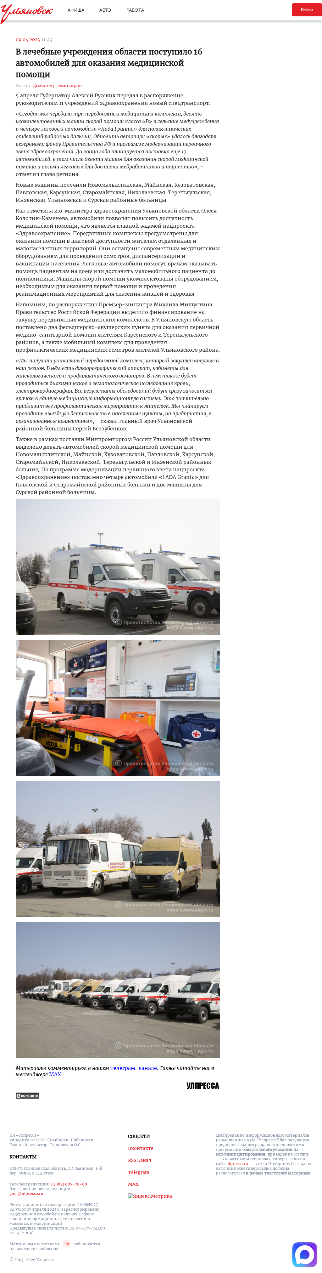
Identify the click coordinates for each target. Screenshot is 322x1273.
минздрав (70, 85)
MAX (55, 1074)
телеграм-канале (133, 1068)
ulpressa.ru (237, 1163)
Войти (307, 9)
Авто (105, 10)
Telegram (138, 1172)
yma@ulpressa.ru (26, 1193)
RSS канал (139, 1160)
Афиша (76, 10)
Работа (135, 10)
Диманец (43, 85)
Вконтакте (140, 1148)
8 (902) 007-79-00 (68, 1184)
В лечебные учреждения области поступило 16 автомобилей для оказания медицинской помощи (109, 63)
